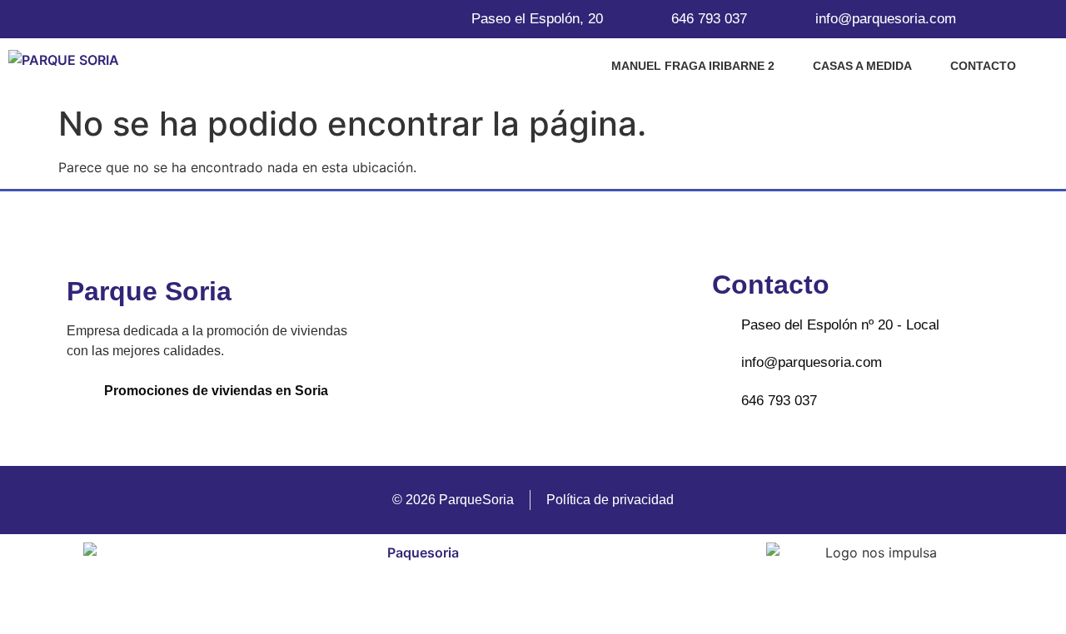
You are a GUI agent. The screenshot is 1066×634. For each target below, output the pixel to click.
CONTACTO (983, 65)
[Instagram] (560, 341)
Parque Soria (149, 291)
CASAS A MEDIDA (862, 65)
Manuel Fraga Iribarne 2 (693, 65)
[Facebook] (505, 341)
